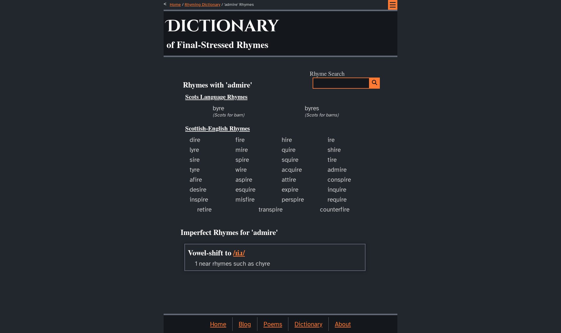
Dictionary (308, 324)
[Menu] (393, 5)
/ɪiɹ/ (239, 252)
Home (175, 4)
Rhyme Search (327, 73)
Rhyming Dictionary (202, 4)
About (343, 324)
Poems (273, 324)
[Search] (375, 83)
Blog (245, 324)
